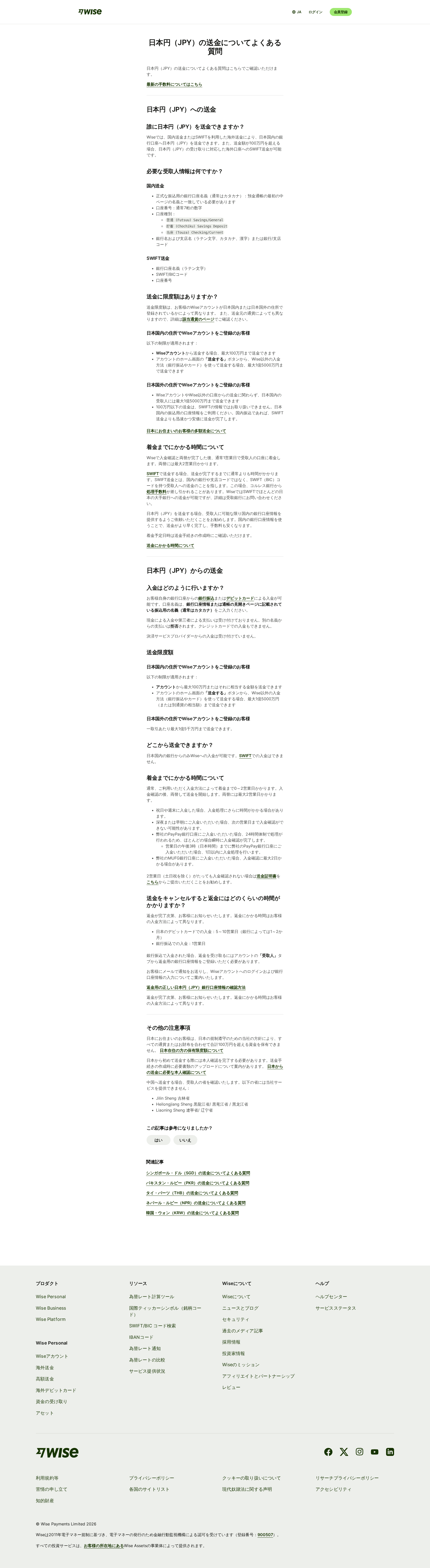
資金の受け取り (51, 1401)
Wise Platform (51, 1319)
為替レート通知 (145, 1348)
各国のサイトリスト (149, 1489)
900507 (265, 1534)
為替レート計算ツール (151, 1296)
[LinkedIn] (390, 1452)
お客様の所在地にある (104, 1545)
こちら (153, 881)
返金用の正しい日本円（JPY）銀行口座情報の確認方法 (196, 987)
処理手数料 (156, 491)
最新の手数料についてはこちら (174, 84)
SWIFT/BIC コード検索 (152, 1325)
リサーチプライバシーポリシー (347, 1478)
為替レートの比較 (147, 1359)
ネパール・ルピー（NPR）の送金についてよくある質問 (196, 1202)
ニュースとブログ (240, 1308)
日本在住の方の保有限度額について (191, 1050)
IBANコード (141, 1337)
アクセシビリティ (334, 1489)
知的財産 (45, 1500)
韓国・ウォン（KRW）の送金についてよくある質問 (192, 1212)
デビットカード (240, 598)
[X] (344, 1452)
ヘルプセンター (331, 1296)
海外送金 (45, 1367)
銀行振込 (206, 598)
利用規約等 (47, 1478)
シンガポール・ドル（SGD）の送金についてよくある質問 (198, 1172)
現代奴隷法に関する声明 (247, 1489)
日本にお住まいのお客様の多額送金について (186, 430)
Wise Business (51, 1308)
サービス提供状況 (147, 1371)
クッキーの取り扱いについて (251, 1478)
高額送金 (45, 1378)
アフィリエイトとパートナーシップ (258, 1376)
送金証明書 (266, 875)
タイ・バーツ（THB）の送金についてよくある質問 (192, 1192)
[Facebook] (328, 1452)
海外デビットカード (56, 1390)
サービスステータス (336, 1308)
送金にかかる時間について (170, 545)
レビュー (231, 1387)
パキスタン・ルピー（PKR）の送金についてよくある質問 (197, 1182)
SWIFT (245, 755)
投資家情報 (233, 1353)
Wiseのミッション (241, 1364)
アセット (45, 1413)
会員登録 (341, 12)
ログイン (315, 12)
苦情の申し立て (51, 1489)
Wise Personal (51, 1296)
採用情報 (231, 1342)
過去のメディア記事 (242, 1330)
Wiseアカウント (52, 1356)
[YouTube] (375, 1452)
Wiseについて (236, 1296)
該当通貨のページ (198, 319)
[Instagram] (359, 1452)
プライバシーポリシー (151, 1478)
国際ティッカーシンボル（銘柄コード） (165, 1311)
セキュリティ (235, 1319)
